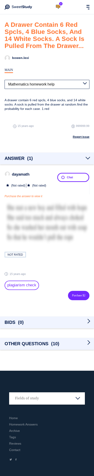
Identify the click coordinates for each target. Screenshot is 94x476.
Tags (12, 437)
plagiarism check (21, 285)
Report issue (81, 137)
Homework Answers (23, 424)
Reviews (15, 443)
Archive (14, 431)
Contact (14, 450)
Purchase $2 (78, 295)
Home (13, 418)
